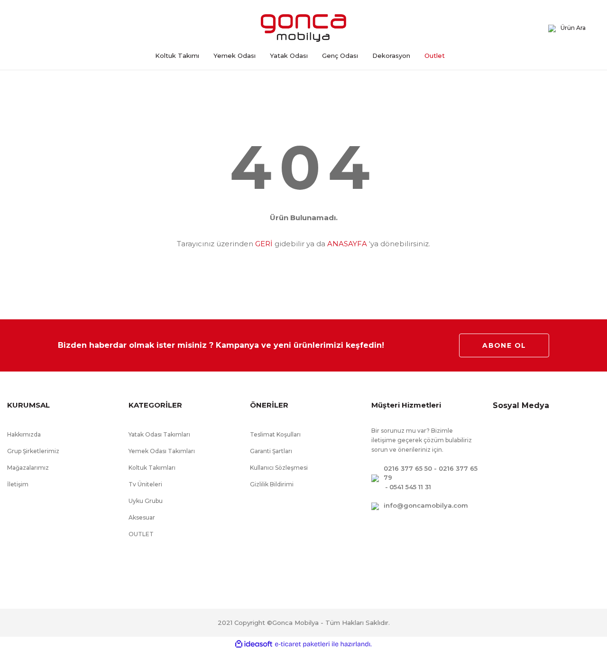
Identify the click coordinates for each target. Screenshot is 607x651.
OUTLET (141, 534)
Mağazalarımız (28, 467)
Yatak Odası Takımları (159, 434)
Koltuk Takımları (152, 467)
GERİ (264, 243)
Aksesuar (142, 517)
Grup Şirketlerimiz (33, 451)
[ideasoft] (254, 644)
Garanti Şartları (271, 451)
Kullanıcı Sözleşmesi (279, 467)
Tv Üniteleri (145, 484)
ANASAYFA (347, 243)
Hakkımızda (24, 434)
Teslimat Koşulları (275, 434)
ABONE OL (504, 345)
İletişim (17, 484)
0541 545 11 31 (410, 487)
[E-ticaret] (302, 644)
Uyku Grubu (146, 500)
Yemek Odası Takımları (162, 451)
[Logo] (303, 28)
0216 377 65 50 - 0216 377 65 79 (431, 473)
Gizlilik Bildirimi (272, 484)
